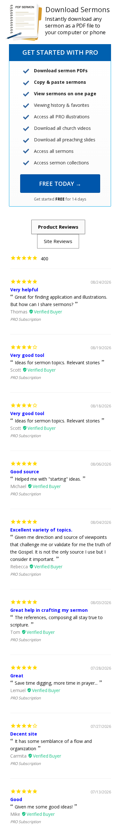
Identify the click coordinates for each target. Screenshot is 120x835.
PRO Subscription (25, 319)
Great (16, 676)
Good (16, 799)
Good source (24, 472)
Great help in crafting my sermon (49, 610)
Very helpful (24, 290)
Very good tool (27, 355)
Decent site (23, 734)
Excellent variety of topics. (41, 530)
